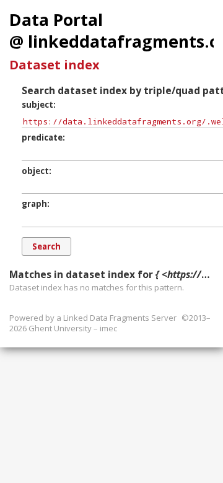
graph (34, 203)
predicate (42, 137)
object (35, 170)
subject (37, 104)
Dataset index (54, 64)
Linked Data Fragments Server (120, 317)
